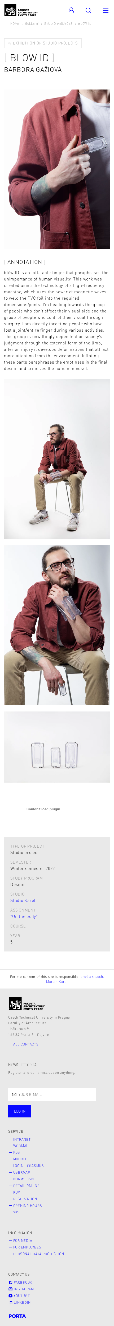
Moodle (20, 1159)
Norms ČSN (23, 1179)
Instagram (23, 1289)
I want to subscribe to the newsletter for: (56, 1108)
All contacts (26, 1044)
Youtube (21, 1296)
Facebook (22, 1282)
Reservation (25, 1199)
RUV (16, 1192)
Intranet (22, 1139)
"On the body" (24, 916)
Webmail (21, 1146)
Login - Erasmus (28, 1166)
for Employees (27, 1247)
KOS (16, 1152)
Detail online (26, 1185)
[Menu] (105, 10)
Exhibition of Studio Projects (45, 42)
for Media (22, 1240)
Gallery (32, 24)
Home (14, 24)
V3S (16, 1212)
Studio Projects (58, 24)
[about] (26, 1003)
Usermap (21, 1172)
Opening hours (27, 1205)
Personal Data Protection (38, 1254)
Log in (20, 1111)
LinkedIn (22, 1302)
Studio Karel (23, 900)
